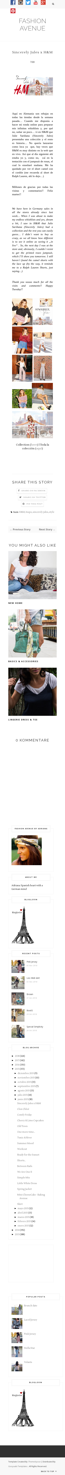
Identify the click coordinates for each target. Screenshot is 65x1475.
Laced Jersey (30, 1319)
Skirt (20, 1204)
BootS (30, 1010)
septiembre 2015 (26, 1086)
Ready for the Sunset (28, 1154)
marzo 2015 (23, 1217)
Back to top (48, 1471)
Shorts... (21, 1160)
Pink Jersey (32, 961)
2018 (17, 1056)
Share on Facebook (33, 491)
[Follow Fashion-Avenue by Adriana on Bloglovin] (22, 943)
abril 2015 (23, 1212)
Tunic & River (24, 1137)
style (51, 512)
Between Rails (24, 1166)
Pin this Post (34, 504)
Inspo (29, 512)
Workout (22, 1149)
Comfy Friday (24, 1114)
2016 (17, 1064)
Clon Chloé (23, 1109)
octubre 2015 (24, 1082)
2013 (17, 1234)
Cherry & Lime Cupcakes (30, 1120)
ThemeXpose (34, 1461)
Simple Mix (23, 1177)
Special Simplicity (35, 1026)
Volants (28, 1362)
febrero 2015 (24, 1221)
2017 (17, 1060)
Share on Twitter (34, 497)
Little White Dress (27, 1183)
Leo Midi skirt (33, 978)
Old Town (22, 1126)
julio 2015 (22, 1095)
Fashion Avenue (32, 24)
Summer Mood (25, 1143)
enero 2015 (23, 1225)
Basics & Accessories (23, 661)
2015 (17, 1069)
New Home (15, 603)
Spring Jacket (24, 1189)
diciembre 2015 (26, 1073)
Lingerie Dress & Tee (23, 719)
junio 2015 (23, 1099)
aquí (39, 448)
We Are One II (24, 1172)
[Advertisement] (26, 1263)
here (34, 444)
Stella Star (29, 1348)
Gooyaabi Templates (18, 1466)
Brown (30, 994)
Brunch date (30, 1305)
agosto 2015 (24, 1090)
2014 (17, 1230)
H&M (22, 512)
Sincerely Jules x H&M (29, 1103)
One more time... (26, 1132)
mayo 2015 (23, 1208)
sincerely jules (40, 512)
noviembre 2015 (26, 1077)
